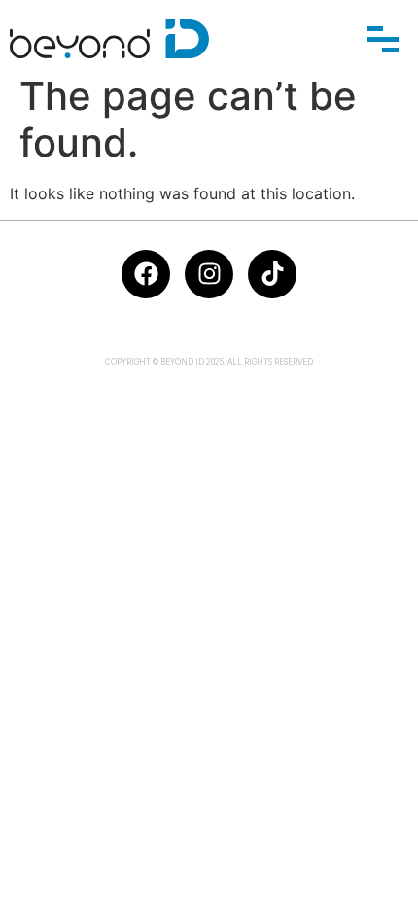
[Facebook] (146, 274)
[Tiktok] (272, 274)
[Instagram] (209, 274)
